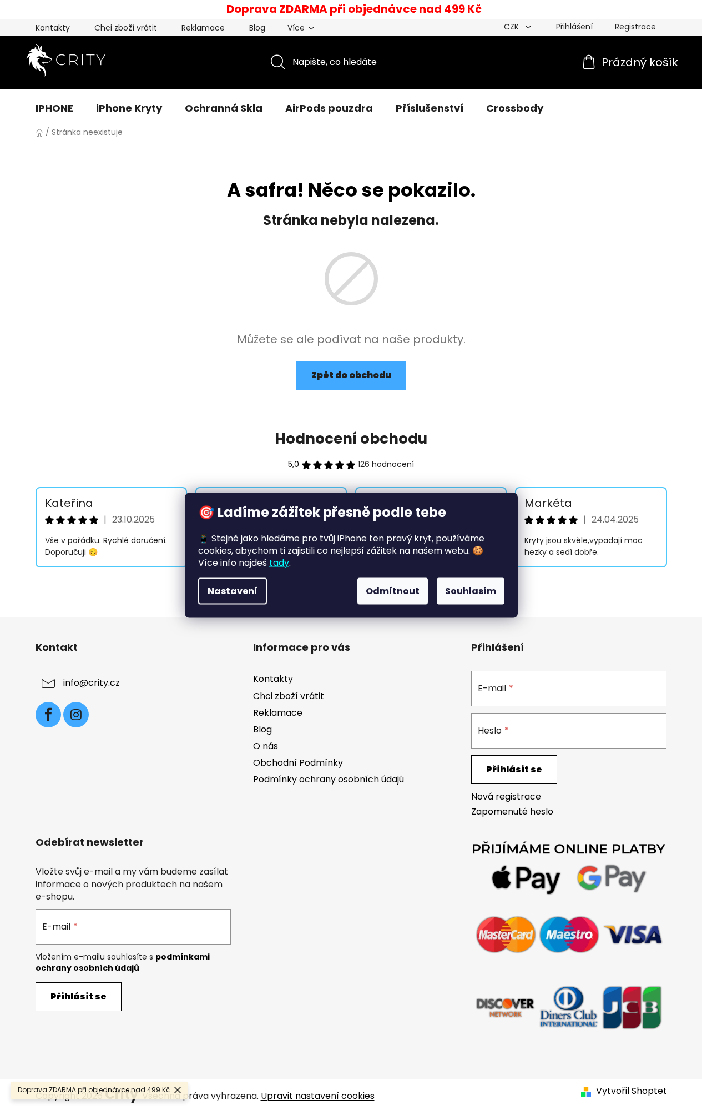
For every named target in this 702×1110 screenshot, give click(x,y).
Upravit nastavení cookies (318, 1095)
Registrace (635, 26)
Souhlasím (470, 590)
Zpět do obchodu (351, 375)
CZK (512, 26)
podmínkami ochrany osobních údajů (123, 962)
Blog (257, 27)
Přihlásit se (514, 769)
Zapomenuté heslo (512, 812)
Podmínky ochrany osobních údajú (328, 779)
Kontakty (53, 27)
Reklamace (203, 27)
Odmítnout (393, 590)
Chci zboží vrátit (125, 27)
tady (279, 562)
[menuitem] (54, 108)
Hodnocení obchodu (351, 439)
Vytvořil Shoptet (631, 1091)
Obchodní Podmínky (298, 762)
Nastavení (232, 590)
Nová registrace (506, 797)
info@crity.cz (91, 683)
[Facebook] (48, 714)
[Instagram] (76, 714)
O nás (265, 746)
